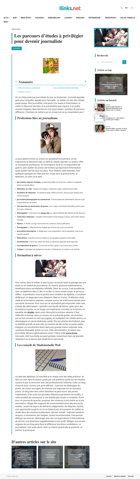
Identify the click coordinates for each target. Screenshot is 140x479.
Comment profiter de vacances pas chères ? (77, 455)
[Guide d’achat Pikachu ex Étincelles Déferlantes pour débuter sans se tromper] (100, 107)
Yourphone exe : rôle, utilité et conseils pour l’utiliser (115, 119)
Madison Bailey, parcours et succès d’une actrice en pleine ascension (116, 129)
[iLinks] (70, 8)
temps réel (45, 213)
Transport (24, 450)
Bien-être (50, 452)
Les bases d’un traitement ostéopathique (50, 455)
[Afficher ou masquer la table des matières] (59, 82)
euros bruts (71, 333)
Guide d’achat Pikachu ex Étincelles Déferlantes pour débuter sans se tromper (114, 108)
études (31, 312)
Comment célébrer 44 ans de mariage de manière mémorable (111, 86)
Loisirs (77, 452)
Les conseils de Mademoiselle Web (66, 88)
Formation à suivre (24, 92)
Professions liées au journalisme (29, 88)
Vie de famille (111, 82)
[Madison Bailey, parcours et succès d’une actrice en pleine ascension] (100, 128)
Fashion (16, 48)
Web (107, 116)
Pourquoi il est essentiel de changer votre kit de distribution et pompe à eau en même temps (24, 456)
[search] (122, 8)
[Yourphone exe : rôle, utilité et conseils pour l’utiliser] (100, 118)
